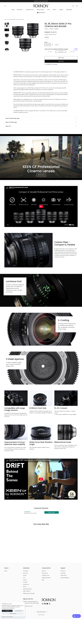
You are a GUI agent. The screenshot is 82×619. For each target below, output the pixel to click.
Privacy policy (4, 616)
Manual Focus (26, 584)
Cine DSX (25, 582)
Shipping (46, 34)
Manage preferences (13, 613)
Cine (48, 9)
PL (52, 44)
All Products (20, 9)
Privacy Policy (45, 573)
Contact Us (63, 571)
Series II (24, 586)
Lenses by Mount (30, 9)
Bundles (61, 9)
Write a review (51, 512)
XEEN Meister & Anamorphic (29, 593)
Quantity (47, 37)
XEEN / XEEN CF (26, 591)
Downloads (63, 573)
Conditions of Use (45, 575)
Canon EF (48, 44)
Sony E (56, 44)
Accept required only (18, 610)
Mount (46, 42)
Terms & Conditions (10, 616)
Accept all (7, 610)
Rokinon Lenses (40, 9)
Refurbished (69, 9)
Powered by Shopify (41, 614)
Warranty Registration (65, 577)
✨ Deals (12, 9)
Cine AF (24, 575)
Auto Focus (25, 573)
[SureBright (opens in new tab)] (75, 48)
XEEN (54, 9)
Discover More (41, 175)
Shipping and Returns (46, 577)
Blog (43, 580)
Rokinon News (63, 575)
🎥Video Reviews (41, 12)
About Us (44, 571)
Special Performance (27, 589)
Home (5, 19)
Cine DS (25, 580)
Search (5, 571)
